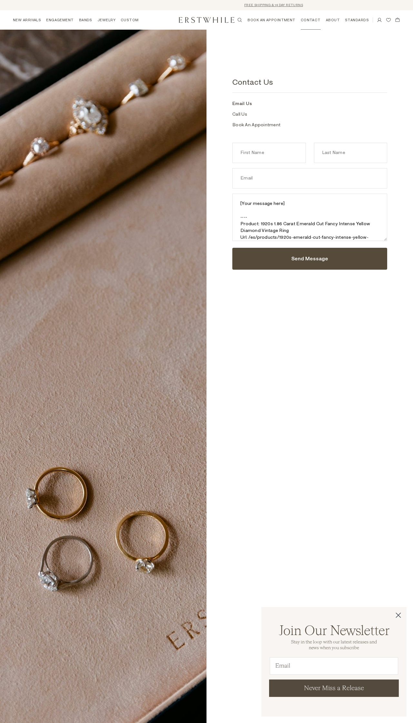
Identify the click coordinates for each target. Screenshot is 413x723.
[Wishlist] (388, 20)
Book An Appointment (256, 125)
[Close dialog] (398, 615)
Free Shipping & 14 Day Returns (257, 5)
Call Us (239, 114)
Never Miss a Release (334, 688)
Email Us (242, 103)
